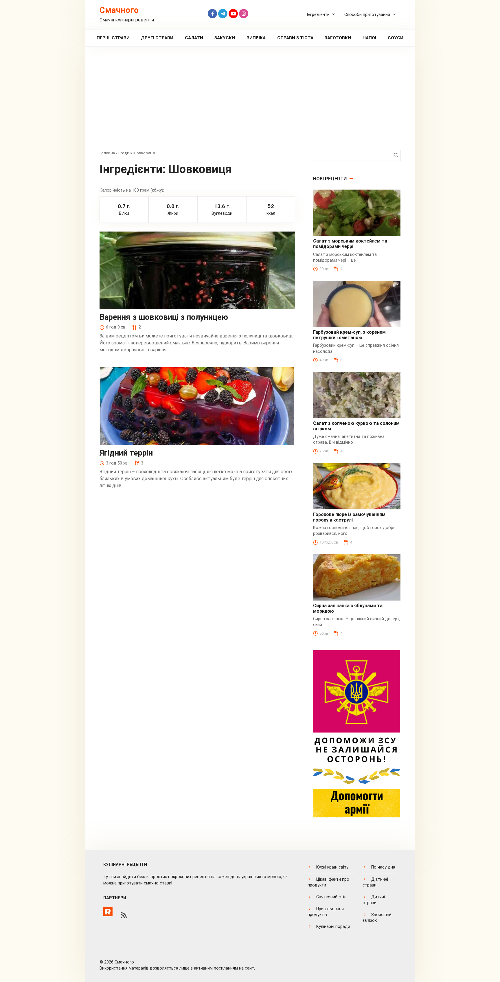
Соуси (395, 38)
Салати (194, 38)
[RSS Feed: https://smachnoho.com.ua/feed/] (124, 915)
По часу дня (383, 867)
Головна (107, 152)
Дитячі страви (374, 900)
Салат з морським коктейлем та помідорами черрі (350, 243)
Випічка (256, 38)
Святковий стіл (331, 897)
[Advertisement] (250, 102)
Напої (369, 38)
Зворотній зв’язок (377, 917)
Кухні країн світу (332, 867)
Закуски (224, 38)
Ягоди (123, 152)
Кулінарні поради (333, 926)
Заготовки (338, 38)
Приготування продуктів (326, 911)
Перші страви (113, 38)
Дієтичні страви (375, 882)
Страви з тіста (295, 38)
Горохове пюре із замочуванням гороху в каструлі (349, 517)
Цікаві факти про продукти (328, 882)
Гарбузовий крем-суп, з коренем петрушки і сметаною (349, 334)
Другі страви (157, 38)
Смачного (119, 10)
